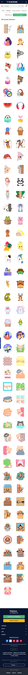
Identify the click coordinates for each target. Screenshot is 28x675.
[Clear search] (19, 6)
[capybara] (8, 233)
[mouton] (8, 310)
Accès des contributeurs (14, 616)
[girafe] (8, 284)
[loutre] (20, 208)
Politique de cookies (7, 654)
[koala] (20, 54)
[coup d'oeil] (20, 463)
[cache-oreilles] (20, 67)
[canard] (20, 246)
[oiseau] (20, 323)
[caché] (8, 54)
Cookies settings (14, 655)
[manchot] (20, 259)
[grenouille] (8, 220)
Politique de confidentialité (19, 652)
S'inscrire (14, 649)
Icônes (3, 10)
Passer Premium (14, 620)
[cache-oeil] (8, 93)
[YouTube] (21, 641)
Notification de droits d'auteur (19, 654)
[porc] (8, 169)
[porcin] (20, 220)
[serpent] (8, 297)
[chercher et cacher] (8, 41)
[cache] (8, 131)
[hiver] (8, 591)
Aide (2, 631)
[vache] (8, 259)
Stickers (8, 10)
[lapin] (8, 29)
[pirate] (8, 335)
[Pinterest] (14, 641)
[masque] (8, 246)
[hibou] (20, 284)
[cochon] (20, 156)
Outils (3, 628)
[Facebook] (7, 641)
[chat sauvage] (20, 41)
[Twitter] (10, 641)
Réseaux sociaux (14, 637)
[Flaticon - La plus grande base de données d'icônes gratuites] (12, 2)
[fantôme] (20, 310)
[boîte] (8, 271)
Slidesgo (20, 672)
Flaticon (14, 672)
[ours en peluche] (20, 195)
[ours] (20, 80)
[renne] (20, 297)
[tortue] (20, 271)
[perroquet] (8, 348)
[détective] (8, 438)
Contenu (3, 625)
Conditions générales (7, 652)
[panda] (20, 182)
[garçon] (8, 195)
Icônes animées (16, 10)
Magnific (8, 672)
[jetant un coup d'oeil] (20, 29)
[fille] (8, 182)
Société (3, 634)
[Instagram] (17, 641)
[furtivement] (20, 348)
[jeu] (20, 169)
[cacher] (8, 118)
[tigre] (8, 67)
